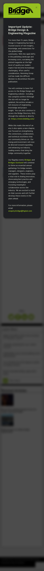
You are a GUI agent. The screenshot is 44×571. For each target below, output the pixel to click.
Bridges (28, 160)
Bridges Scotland (15, 162)
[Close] (36, 7)
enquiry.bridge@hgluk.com (20, 211)
